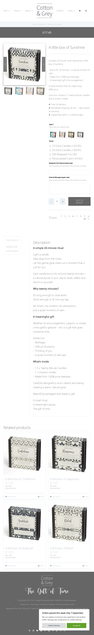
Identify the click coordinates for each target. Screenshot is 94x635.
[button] (86, 11)
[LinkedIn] (73, 216)
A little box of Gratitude (19, 548)
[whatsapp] (60, 630)
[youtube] (37, 630)
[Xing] (85, 219)
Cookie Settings (54, 625)
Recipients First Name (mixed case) (61, 163)
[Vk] (89, 216)
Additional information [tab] (12, 249)
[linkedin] (41, 630)
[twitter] (29, 630)
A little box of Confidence (20, 479)
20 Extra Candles (66, 150)
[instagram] (33, 630)
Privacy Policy (23, 604)
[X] (65, 216)
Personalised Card (67, 158)
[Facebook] (61, 216)
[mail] (64, 630)
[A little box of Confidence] (25, 454)
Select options (11, 497)
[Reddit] (69, 216)
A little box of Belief (61, 548)
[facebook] (53, 630)
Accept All (76, 625)
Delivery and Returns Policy (65, 604)
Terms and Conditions (47, 604)
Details (42, 497)
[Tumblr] (81, 216)
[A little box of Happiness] (69, 454)
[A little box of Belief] (69, 523)
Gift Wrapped (64, 154)
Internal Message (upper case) (59, 177)
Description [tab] (12, 240)
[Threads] (49, 631)
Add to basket (79, 201)
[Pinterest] (85, 216)
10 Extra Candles (66, 145)
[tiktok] (57, 630)
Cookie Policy (34, 604)
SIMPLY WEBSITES (56, 600)
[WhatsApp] (77, 216)
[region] (64, 619)
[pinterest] (45, 630)
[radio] (53, 135)
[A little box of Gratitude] (25, 523)
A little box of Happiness (64, 479)
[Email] (89, 219)
